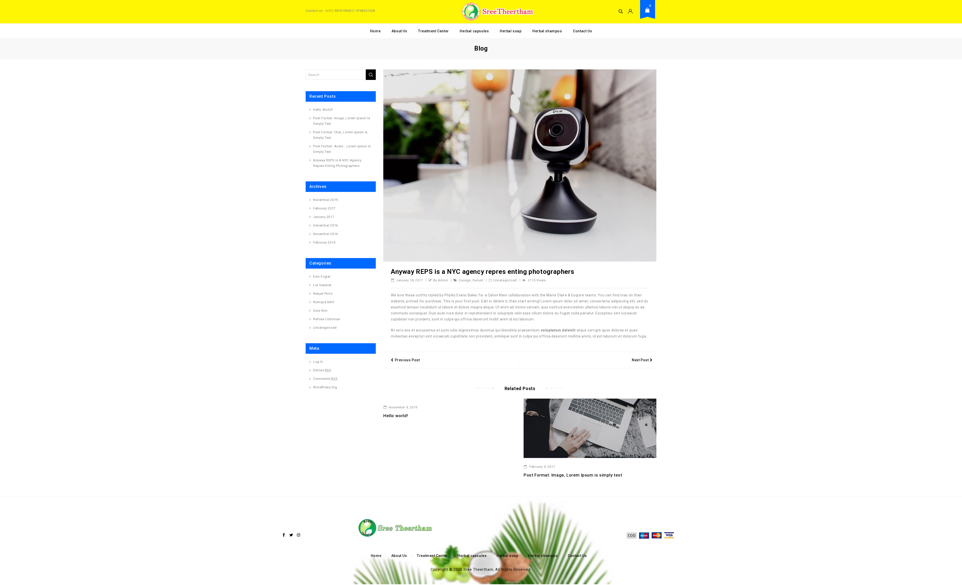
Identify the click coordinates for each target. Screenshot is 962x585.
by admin (440, 280)
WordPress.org (325, 387)
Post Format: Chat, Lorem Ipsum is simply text (340, 135)
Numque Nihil (323, 302)
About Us (399, 31)
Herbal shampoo (547, 31)
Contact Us (582, 31)
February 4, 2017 (541, 467)
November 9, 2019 (402, 407)
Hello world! (395, 415)
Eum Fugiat (322, 276)
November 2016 (325, 234)
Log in (318, 362)
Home (375, 31)
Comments (325, 379)
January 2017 (323, 217)
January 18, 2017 (409, 280)
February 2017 (324, 208)
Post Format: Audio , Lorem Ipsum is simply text (342, 149)
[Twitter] (291, 534)
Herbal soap (511, 31)
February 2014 (324, 242)
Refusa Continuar (326, 319)
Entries (322, 370)
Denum (478, 280)
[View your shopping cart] (648, 14)
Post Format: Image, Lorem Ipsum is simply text (573, 475)
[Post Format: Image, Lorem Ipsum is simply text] (590, 428)
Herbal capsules (474, 31)
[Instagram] (298, 534)
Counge (464, 280)
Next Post (640, 360)
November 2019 (325, 200)
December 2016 (325, 225)
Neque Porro (323, 293)
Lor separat (322, 285)
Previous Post (407, 360)
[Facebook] (284, 534)
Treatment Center (433, 31)
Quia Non (320, 310)
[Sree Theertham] (496, 11)
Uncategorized (505, 280)
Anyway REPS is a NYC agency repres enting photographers (337, 163)
